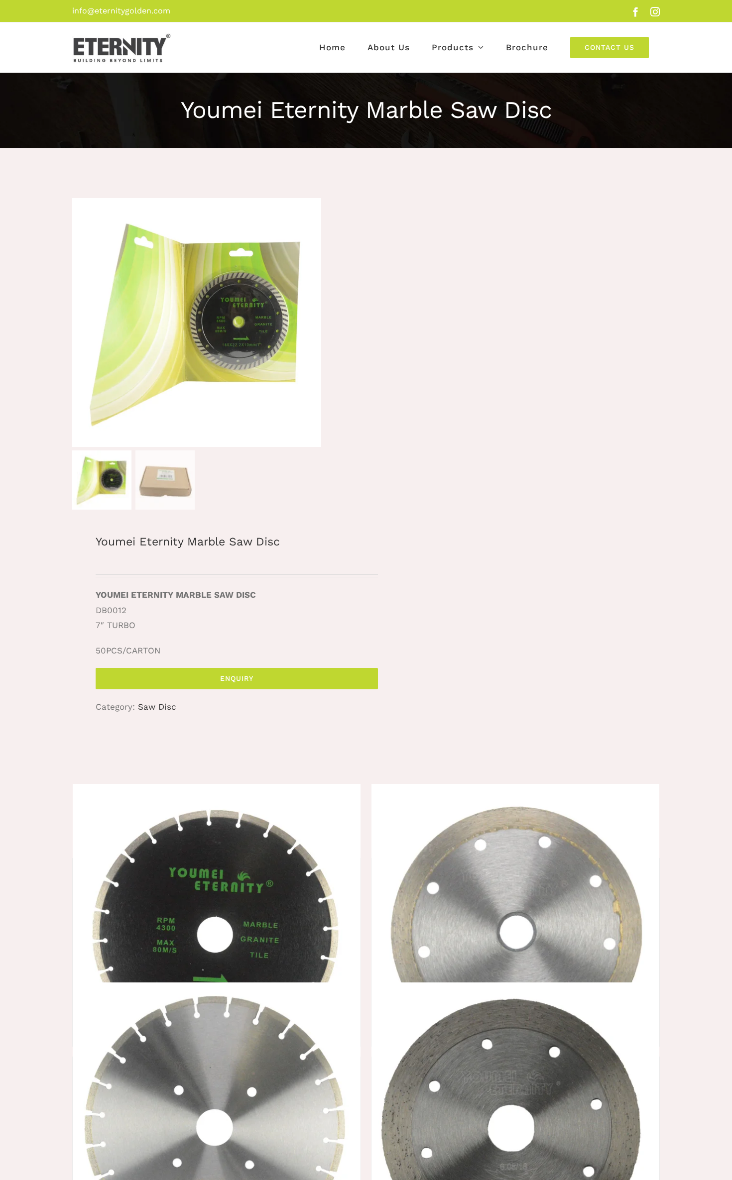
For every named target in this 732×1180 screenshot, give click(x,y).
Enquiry (236, 678)
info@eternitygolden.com (121, 10)
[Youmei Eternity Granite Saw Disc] (515, 927)
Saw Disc (157, 707)
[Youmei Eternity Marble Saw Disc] (217, 927)
